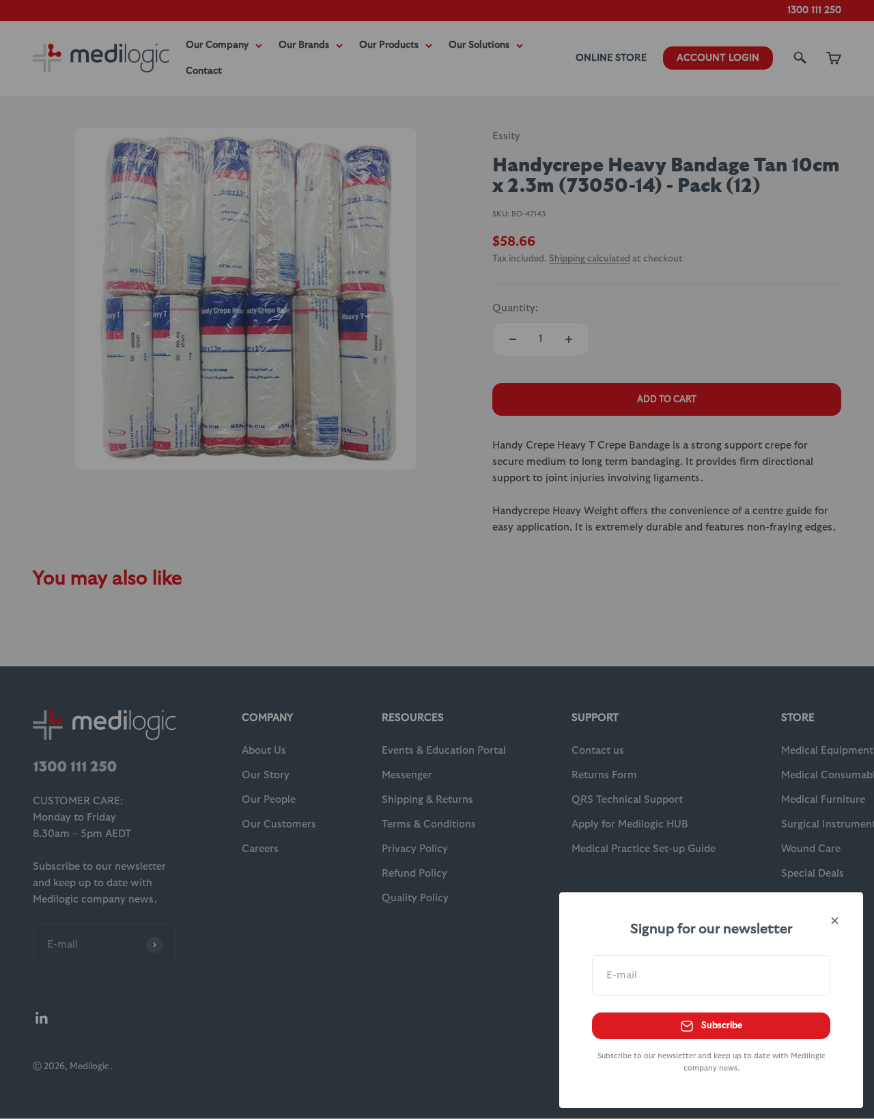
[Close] (834, 920)
